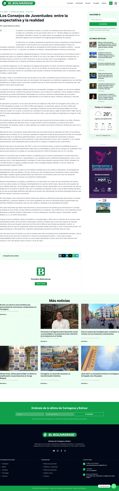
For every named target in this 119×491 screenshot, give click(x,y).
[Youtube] (54, 451)
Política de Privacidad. (104, 30)
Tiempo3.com (106, 135)
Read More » (3, 314)
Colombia (96, 3)
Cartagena (79, 3)
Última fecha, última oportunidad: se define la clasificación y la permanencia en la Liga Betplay (18, 376)
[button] (110, 3)
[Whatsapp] (113, 486)
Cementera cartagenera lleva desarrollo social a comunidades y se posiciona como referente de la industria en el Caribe (59, 334)
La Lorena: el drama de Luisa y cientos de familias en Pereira (106, 64)
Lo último (70, 3)
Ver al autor (41, 283)
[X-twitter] (65, 451)
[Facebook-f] (61, 451)
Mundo (104, 3)
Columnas (5, 12)
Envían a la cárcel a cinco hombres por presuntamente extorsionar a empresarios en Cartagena (18, 307)
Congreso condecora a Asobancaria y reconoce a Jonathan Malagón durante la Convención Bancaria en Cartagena (106, 56)
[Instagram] (58, 451)
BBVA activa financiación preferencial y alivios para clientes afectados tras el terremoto (105, 76)
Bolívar (87, 3)
